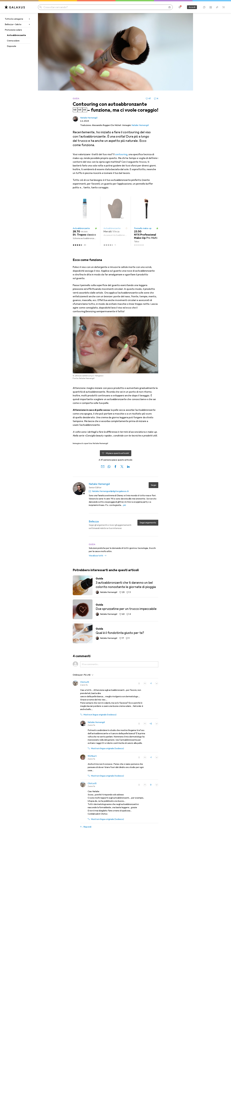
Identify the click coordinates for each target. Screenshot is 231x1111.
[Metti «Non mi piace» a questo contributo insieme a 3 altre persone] (156, 683)
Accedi (192, 7)
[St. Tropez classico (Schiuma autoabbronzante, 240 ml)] (85, 221)
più (124, 505)
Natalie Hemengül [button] (96, 722)
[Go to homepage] (15, 7)
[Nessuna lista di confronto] (211, 7)
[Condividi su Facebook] (115, 466)
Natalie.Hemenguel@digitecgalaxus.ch (110, 491)
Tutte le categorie (14, 19)
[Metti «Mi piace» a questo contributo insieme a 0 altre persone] (145, 757)
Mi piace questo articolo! (117, 453)
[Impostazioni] (180, 7)
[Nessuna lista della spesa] (217, 7)
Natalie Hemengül (88, 117)
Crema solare (13, 40)
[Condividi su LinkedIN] (128, 466)
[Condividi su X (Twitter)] (122, 466)
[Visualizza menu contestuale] (139, 683)
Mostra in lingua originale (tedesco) (99, 714)
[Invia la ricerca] (40, 7)
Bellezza (94, 521)
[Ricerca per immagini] (169, 7)
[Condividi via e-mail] (102, 466)
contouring (121, 154)
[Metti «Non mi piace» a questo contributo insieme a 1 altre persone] (156, 757)
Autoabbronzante (16, 35)
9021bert (92, 756)
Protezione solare (13, 30)
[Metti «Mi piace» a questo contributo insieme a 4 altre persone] (145, 723)
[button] (96, 228)
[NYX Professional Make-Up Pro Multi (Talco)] (146, 221)
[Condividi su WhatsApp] (109, 466)
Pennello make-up (142, 228)
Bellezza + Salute (13, 24)
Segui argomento (148, 522)
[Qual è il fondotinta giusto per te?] (115, 633)
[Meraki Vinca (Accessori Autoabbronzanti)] (115, 221)
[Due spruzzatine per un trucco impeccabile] (115, 609)
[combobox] (88, 675)
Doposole (11, 46)
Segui (153, 485)
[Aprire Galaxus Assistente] (204, 7)
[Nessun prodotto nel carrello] (223, 7)
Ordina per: (78, 675)
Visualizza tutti (96, 555)
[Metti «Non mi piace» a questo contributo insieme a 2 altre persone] (156, 723)
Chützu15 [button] (84, 682)
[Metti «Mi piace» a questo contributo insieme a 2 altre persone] (145, 683)
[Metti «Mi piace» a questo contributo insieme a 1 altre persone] (145, 784)
